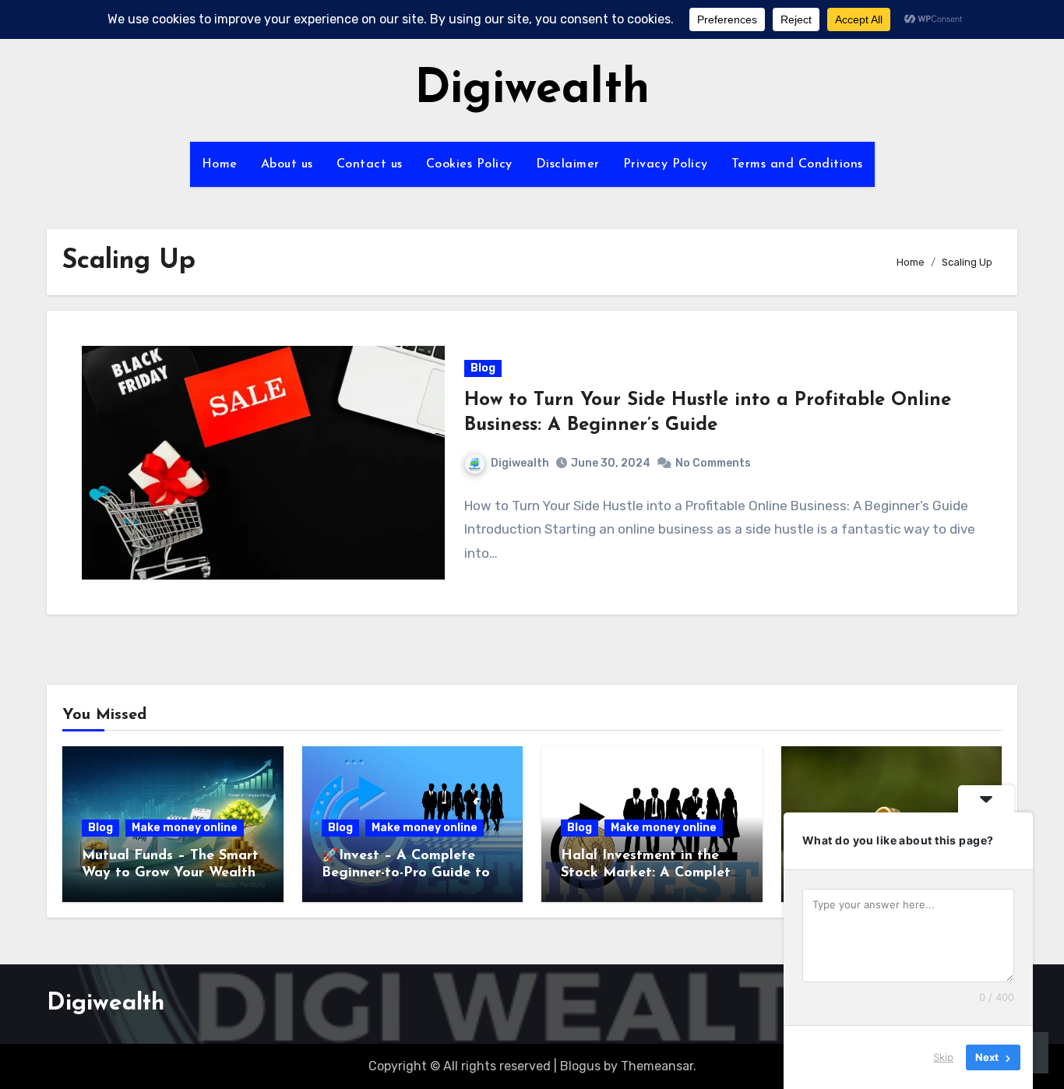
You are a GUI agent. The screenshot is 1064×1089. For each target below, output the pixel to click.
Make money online (185, 827)
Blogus (580, 1066)
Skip (943, 1057)
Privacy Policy (665, 164)
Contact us (369, 164)
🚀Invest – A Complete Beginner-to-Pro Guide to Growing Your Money (406, 873)
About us (287, 164)
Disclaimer (568, 164)
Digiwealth (532, 90)
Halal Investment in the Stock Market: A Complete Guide (649, 873)
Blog (482, 368)
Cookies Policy (469, 164)
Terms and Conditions (797, 164)
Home (220, 164)
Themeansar (657, 1066)
